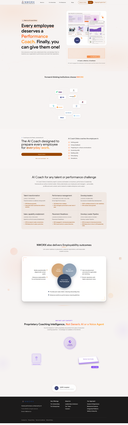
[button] (100, 2)
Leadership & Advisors (71, 404)
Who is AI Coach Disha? (42, 158)
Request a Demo (83, 2)
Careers (67, 409)
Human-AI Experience (93, 404)
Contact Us (24, 420)
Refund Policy (49, 420)
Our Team (68, 406)
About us (42, 2)
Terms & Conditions (40, 420)
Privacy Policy (31, 420)
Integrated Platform (92, 409)
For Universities (52, 2)
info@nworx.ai (27, 411)
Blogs (72, 2)
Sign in (90, 2)
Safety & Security (92, 411)
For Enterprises (62, 2)
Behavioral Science (92, 406)
